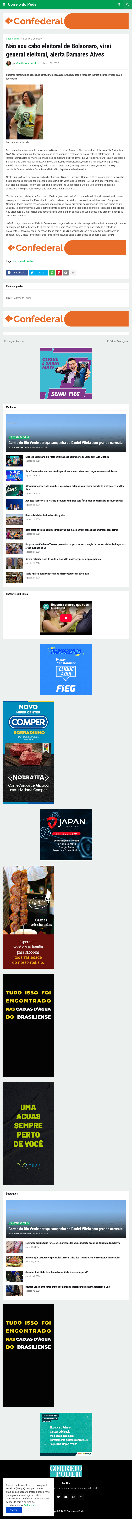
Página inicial (13, 38)
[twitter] (58, 1497)
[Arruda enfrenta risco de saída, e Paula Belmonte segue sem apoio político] (14, 563)
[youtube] (66, 1497)
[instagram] (73, 1497)
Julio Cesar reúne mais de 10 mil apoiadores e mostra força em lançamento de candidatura (71, 471)
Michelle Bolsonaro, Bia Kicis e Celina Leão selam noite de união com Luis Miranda (67, 456)
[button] (4, 4)
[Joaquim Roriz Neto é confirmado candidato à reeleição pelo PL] (14, 1276)
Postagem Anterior (14, 341)
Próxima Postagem (117, 341)
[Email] (66, 272)
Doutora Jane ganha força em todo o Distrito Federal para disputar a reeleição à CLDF (68, 1286)
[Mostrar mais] (73, 272)
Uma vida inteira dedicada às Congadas (45, 515)
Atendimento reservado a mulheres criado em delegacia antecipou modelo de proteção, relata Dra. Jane (74, 488)
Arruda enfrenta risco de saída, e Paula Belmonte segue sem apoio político (63, 559)
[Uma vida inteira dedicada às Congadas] (14, 519)
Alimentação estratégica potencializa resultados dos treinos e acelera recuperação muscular (72, 1257)
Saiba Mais (29, 1505)
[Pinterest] (59, 272)
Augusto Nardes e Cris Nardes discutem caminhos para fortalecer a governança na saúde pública (74, 500)
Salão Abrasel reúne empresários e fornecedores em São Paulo (57, 573)
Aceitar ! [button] (13, 1510)
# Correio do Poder (32, 38)
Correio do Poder (23, 4)
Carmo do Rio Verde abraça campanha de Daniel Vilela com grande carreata (66, 443)
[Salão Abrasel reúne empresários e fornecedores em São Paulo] (14, 577)
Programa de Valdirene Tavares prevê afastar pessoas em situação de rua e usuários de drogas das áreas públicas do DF (75, 546)
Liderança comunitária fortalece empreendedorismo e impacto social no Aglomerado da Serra (72, 1243)
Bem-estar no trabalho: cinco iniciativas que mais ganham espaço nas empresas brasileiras (71, 529)
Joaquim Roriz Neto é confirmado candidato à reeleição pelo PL (57, 1272)
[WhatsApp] (52, 272)
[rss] (81, 1497)
